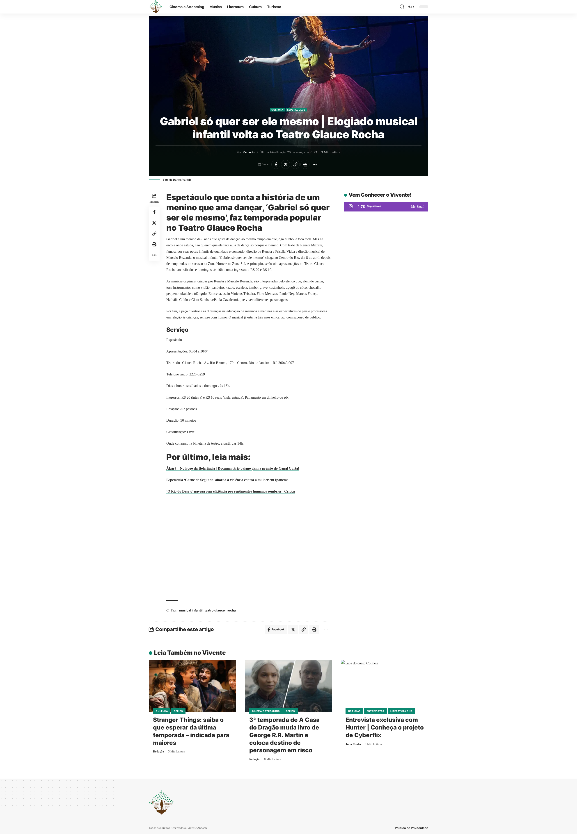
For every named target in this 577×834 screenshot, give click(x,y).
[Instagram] (386, 206)
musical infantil (191, 610)
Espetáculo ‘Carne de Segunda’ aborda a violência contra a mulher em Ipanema (227, 480)
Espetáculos (296, 109)
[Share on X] (285, 164)
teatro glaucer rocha (220, 610)
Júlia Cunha (353, 744)
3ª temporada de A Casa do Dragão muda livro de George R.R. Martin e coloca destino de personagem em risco (284, 735)
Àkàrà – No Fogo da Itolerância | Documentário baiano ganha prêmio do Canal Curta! (232, 468)
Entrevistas (375, 711)
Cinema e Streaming (266, 711)
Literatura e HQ (401, 711)
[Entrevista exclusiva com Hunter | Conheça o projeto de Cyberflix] (384, 686)
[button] (402, 7)
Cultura (277, 109)
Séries (178, 711)
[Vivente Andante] (155, 7)
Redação (249, 152)
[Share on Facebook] (275, 164)
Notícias (354, 711)
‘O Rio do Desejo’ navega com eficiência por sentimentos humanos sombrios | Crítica (230, 491)
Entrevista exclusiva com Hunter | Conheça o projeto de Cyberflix (385, 727)
